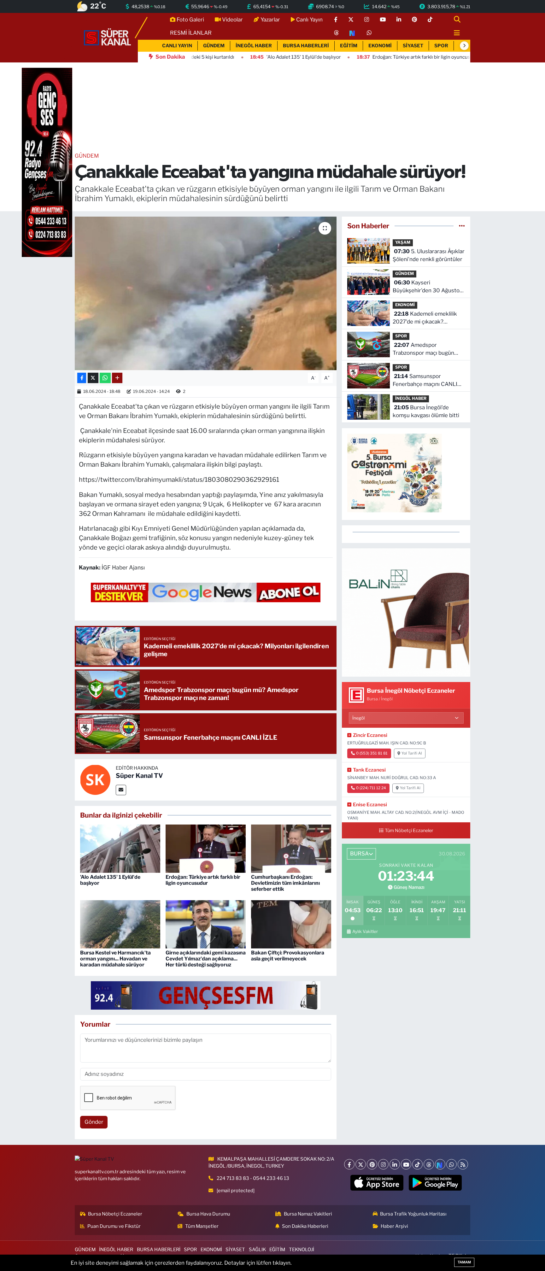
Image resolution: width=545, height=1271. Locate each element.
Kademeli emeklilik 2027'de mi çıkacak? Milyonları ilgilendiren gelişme (425, 318)
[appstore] (377, 1183)
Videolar (232, 19)
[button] (464, 45)
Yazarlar (270, 19)
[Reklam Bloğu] (406, 612)
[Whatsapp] (451, 1164)
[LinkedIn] (395, 1164)
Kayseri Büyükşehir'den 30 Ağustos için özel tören (427, 287)
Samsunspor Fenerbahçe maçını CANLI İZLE (425, 380)
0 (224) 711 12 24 (371, 788)
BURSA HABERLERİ (306, 46)
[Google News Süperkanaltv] (205, 592)
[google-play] (435, 1183)
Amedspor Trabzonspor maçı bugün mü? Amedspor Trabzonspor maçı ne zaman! (428, 349)
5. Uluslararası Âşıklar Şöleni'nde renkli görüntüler (429, 255)
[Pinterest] (372, 1164)
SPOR (441, 46)
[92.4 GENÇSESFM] (205, 995)
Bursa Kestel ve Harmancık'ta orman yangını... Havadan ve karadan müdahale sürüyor (115, 959)
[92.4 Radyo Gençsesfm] (47, 162)
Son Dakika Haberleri (305, 1226)
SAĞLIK (257, 1249)
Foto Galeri (190, 19)
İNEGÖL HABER (254, 46)
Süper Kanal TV (139, 775)
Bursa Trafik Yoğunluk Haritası (413, 1214)
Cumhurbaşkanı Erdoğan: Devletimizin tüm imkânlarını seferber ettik (285, 883)
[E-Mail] (121, 790)
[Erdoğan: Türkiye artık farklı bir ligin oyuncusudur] (206, 848)
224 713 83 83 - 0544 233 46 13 (253, 1178)
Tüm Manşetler (202, 1226)
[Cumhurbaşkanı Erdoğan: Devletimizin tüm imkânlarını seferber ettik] (291, 848)
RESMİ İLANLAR (191, 33)
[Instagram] (383, 1164)
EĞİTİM (348, 46)
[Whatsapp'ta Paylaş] (105, 378)
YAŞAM (402, 242)
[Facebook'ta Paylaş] (81, 378)
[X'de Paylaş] (93, 378)
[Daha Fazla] (117, 378)
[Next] (440, 1164)
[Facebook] (349, 1164)
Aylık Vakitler (365, 931)
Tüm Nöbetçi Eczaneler (409, 830)
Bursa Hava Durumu (208, 1214)
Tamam (464, 1262)
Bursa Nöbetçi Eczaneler (115, 1214)
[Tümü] (462, 226)
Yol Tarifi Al (411, 753)
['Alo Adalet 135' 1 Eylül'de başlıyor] (120, 848)
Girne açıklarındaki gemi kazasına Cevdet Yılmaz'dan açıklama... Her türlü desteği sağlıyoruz (206, 959)
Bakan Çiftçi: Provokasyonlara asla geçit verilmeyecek (287, 956)
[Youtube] (406, 1164)
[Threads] (429, 1164)
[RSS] (463, 1164)
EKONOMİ (380, 46)
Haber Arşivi (394, 1226)
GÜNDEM (214, 46)
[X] (360, 1164)
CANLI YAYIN (177, 46)
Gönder (94, 1122)
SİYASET (413, 46)
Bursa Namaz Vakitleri (308, 1214)
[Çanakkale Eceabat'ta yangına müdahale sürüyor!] (206, 293)
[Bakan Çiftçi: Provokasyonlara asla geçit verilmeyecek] (291, 924)
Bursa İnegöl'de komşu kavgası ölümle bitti (426, 411)
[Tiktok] (417, 1164)
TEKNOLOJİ (301, 1249)
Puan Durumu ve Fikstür (114, 1226)
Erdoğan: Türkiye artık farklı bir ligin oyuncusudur (203, 880)
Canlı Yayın (309, 19)
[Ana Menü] (454, 33)
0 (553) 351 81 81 (372, 753)
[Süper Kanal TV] (108, 37)
